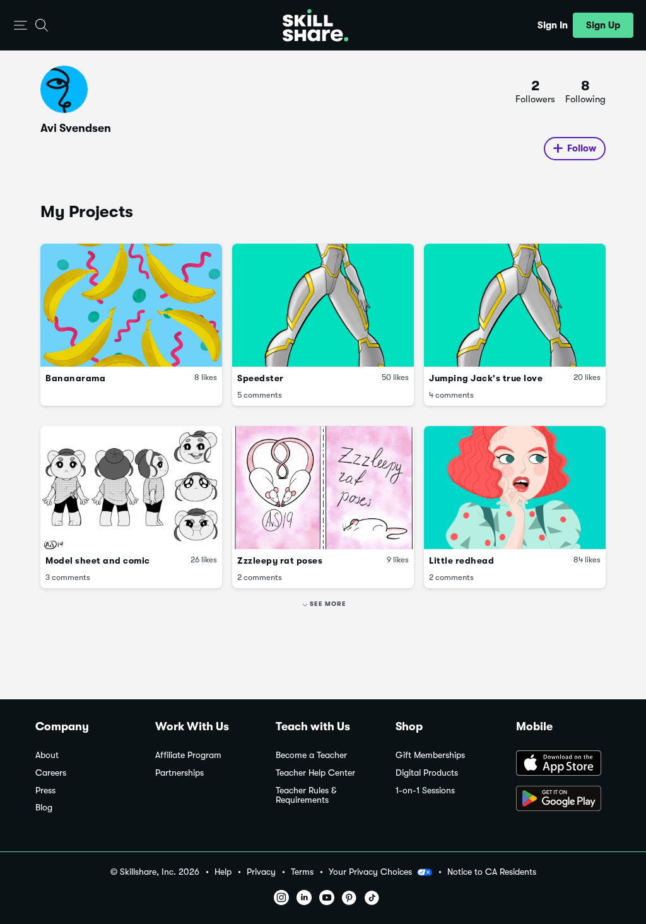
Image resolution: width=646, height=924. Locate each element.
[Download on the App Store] (563, 764)
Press (45, 790)
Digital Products (427, 773)
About (47, 755)
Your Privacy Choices (370, 872)
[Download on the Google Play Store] (563, 800)
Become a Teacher (311, 755)
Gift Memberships (430, 755)
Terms (302, 872)
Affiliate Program (188, 755)
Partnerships (179, 773)
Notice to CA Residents (491, 872)
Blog (43, 807)
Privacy (261, 872)
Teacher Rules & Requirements (306, 795)
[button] (20, 25)
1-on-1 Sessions (425, 790)
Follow (581, 148)
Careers (50, 773)
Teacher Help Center (315, 773)
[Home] (315, 25)
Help (223, 872)
